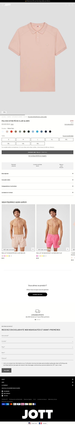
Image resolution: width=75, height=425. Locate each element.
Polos (25, 116)
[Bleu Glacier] (33, 131)
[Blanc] (3, 131)
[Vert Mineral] (20, 131)
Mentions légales (28, 399)
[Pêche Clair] (7, 131)
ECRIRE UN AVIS (37, 294)
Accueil (4, 116)
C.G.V (34, 399)
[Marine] (46, 131)
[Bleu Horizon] (37, 131)
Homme (9, 116)
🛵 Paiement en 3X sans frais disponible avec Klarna (37, 1)
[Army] (24, 131)
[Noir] (50, 131)
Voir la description (69, 124)
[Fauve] (16, 131)
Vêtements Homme (17, 116)
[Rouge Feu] (11, 131)
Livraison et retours (42, 399)
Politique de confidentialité (15, 399)
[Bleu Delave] (41, 131)
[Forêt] (29, 131)
